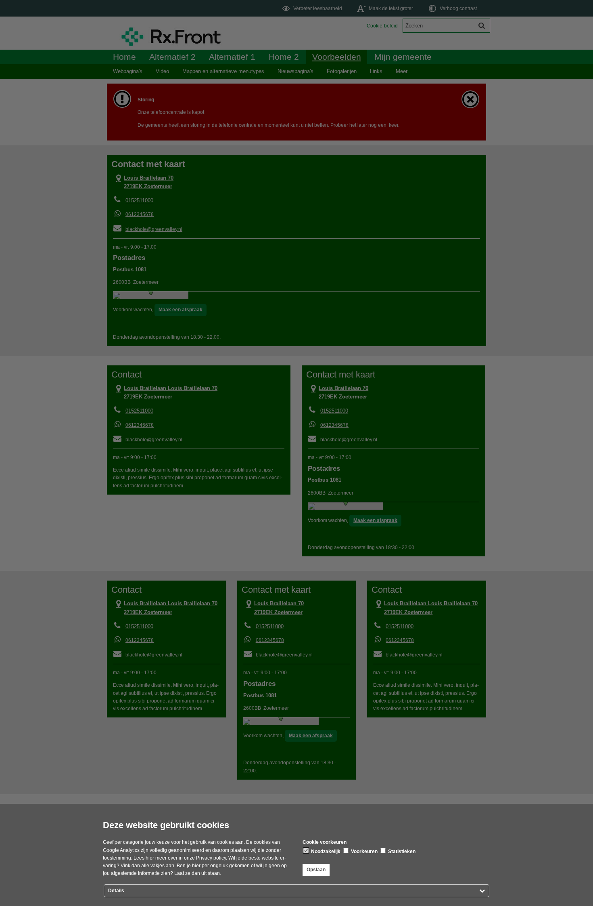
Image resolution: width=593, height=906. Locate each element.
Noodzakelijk (325, 851)
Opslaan (316, 869)
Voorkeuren (364, 851)
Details (116, 890)
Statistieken (401, 851)
